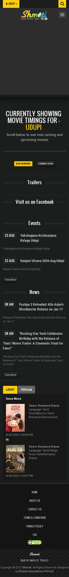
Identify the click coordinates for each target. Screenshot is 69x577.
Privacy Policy (34, 526)
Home (35, 492)
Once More (13, 398)
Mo (32, 560)
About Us (34, 501)
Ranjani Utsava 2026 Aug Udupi (42, 261)
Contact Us (34, 509)
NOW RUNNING (23, 163)
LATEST (10, 389)
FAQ (35, 535)
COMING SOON (45, 163)
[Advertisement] (34, 56)
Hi (7, 439)
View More (10, 279)
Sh (23, 560)
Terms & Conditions (35, 518)
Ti (41, 560)
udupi (11, 4)
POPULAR (26, 389)
